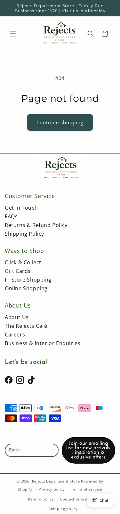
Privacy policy (52, 489)
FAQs (11, 216)
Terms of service (86, 489)
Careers (15, 334)
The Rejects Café (26, 325)
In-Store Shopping (28, 279)
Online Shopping (26, 288)
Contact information (79, 499)
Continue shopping (60, 122)
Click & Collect (23, 262)
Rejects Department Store (56, 481)
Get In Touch (21, 207)
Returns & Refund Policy (36, 225)
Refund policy (41, 499)
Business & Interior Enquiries (42, 343)
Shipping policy (63, 508)
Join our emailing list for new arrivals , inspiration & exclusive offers (88, 450)
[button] (13, 34)
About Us (17, 317)
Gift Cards (18, 270)
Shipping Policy (24, 233)
